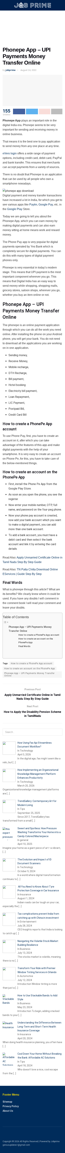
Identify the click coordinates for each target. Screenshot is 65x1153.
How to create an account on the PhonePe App (35, 640)
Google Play (14, 209)
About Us (8, 1110)
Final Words (24, 646)
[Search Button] (58, 732)
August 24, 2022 (28, 70)
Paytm (33, 204)
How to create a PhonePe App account (38, 635)
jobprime (10, 70)
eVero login (10, 153)
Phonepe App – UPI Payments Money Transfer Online (30, 629)
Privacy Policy (11, 1106)
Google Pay (45, 204)
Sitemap (7, 1101)
